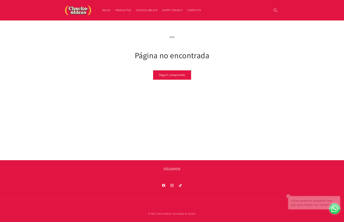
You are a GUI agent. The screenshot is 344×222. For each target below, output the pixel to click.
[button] (275, 10)
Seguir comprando (172, 75)
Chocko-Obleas (164, 213)
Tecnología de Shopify (184, 213)
